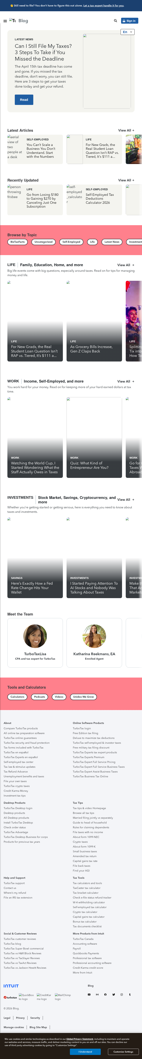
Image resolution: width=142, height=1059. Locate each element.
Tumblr (130, 995)
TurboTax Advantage (16, 832)
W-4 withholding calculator (89, 902)
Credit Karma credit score (88, 967)
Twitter (113, 995)
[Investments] (71, 504)
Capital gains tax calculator (88, 916)
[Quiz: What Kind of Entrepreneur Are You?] (94, 437)
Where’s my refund (15, 892)
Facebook (105, 995)
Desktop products (14, 813)
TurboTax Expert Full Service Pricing (94, 762)
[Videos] (59, 697)
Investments (79, 578)
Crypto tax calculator (85, 912)
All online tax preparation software (24, 733)
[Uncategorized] (43, 242)
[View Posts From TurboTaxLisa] (35, 642)
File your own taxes (15, 781)
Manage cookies (14, 1027)
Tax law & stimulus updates (19, 766)
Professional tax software (87, 958)
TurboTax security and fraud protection (27, 742)
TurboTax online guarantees (20, 738)
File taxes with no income (88, 832)
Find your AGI (81, 870)
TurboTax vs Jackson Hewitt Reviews (25, 967)
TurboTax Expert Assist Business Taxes (95, 771)
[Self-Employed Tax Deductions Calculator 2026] (94, 200)
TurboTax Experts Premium (88, 757)
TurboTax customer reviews (20, 939)
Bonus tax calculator (85, 921)
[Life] (92, 242)
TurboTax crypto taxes (17, 786)
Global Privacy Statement (79, 1039)
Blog (91, 985)
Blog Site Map (38, 1027)
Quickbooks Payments (86, 953)
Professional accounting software (92, 963)
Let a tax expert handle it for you (103, 5)
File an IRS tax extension (18, 897)
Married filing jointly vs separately (93, 817)
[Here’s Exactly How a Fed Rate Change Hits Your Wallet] (35, 557)
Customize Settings (123, 1052)
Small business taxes (85, 851)
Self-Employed (38, 139)
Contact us (10, 888)
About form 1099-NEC (86, 837)
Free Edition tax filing (85, 733)
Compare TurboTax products (21, 728)
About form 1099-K (84, 846)
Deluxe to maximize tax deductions (93, 738)
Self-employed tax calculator (89, 907)
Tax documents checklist (87, 926)
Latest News (24, 39)
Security (35, 1017)
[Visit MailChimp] (63, 997)
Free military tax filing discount (91, 747)
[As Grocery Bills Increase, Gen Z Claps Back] (94, 321)
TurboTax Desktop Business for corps (26, 837)
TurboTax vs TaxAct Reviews (20, 963)
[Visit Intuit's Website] (37, 986)
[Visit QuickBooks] (27, 997)
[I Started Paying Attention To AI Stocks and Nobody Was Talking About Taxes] (94, 557)
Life (89, 139)
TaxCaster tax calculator (86, 888)
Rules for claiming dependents (91, 827)
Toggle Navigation (5, 21)
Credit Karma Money (16, 790)
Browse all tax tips (83, 813)
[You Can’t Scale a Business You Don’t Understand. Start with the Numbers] (35, 149)
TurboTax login (82, 728)
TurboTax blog (12, 943)
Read (24, 100)
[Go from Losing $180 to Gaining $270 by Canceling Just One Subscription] (35, 200)
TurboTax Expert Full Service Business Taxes (99, 766)
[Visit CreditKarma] (45, 997)
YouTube (89, 995)
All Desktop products (16, 817)
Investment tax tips (15, 795)
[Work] (71, 386)
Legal (7, 1017)
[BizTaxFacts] (17, 242)
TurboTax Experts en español (21, 757)
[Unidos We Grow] (83, 697)
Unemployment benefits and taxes (24, 776)
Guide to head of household (90, 822)
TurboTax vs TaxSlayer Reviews (22, 958)
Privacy (20, 1017)
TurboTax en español (16, 752)
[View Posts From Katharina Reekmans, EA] (94, 642)
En (125, 32)
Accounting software (85, 943)
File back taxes (81, 865)
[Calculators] (17, 697)
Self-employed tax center (18, 762)
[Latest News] (112, 242)
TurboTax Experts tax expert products (95, 752)
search (115, 20)
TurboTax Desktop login (18, 808)
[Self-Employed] (71, 242)
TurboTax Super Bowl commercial (24, 948)
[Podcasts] (39, 697)
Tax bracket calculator (85, 892)
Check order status (15, 827)
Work (15, 457)
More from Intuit (82, 972)
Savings (16, 578)
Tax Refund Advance (16, 771)
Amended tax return (85, 856)
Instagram (121, 995)
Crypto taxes (80, 841)
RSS (97, 995)
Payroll (77, 948)
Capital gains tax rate (85, 861)
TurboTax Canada (83, 939)
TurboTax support (14, 883)
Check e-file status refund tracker (92, 897)
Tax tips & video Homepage (89, 808)
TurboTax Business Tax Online (90, 776)
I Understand (85, 1052)
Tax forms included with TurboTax (23, 747)
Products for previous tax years (22, 841)
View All (124, 130)
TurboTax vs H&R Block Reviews (22, 953)
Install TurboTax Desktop (18, 822)
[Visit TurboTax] (10, 997)
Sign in (131, 21)
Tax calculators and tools (87, 883)
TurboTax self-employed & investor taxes (97, 742)
